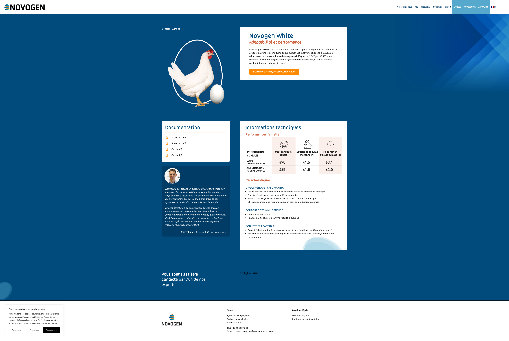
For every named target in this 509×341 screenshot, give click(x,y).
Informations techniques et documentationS (273, 71)
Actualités (483, 7)
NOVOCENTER (469, 7)
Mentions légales (300, 315)
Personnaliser (17, 330)
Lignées (457, 7)
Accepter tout (51, 330)
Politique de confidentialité (305, 319)
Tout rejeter (34, 330)
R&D (416, 7)
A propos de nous (404, 7)
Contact (448, 7)
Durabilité (437, 7)
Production (425, 7)
